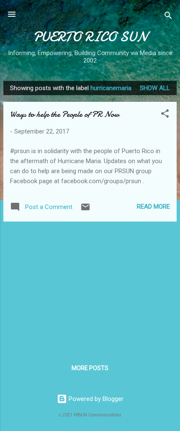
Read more (153, 206)
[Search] (168, 17)
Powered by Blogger (95, 399)
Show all (155, 88)
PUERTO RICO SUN (90, 37)
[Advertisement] (90, 286)
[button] (165, 114)
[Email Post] (85, 210)
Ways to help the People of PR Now (64, 114)
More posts (90, 368)
